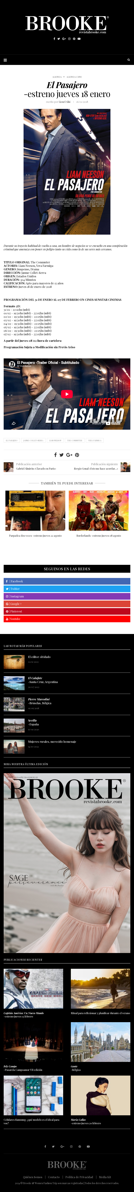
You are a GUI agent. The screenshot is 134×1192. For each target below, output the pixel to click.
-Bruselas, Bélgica (39, 701)
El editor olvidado (39, 657)
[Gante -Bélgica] (100, 1042)
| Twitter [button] (14, 589)
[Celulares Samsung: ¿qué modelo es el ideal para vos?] (33, 1095)
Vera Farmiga (94, 440)
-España (33, 722)
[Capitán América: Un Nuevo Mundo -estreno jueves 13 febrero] (33, 989)
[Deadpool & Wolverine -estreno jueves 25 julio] (35, 511)
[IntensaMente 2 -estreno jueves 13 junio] (99, 511)
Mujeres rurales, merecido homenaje (52, 741)
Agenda (57, 76)
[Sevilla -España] (14, 726)
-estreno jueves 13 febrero (24, 1014)
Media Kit (105, 1177)
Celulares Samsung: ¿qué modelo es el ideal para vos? (31, 1121)
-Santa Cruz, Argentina (43, 680)
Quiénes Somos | (34, 1177)
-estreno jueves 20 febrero (86, 1121)
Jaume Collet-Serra (33, 440)
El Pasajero (11, 440)
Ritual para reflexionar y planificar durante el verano (100, 1013)
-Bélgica (76, 1068)
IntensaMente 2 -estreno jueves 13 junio (98, 535)
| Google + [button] (15, 604)
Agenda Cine (74, 76)
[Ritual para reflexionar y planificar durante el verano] (100, 989)
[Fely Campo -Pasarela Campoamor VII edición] (33, 1042)
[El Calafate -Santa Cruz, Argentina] (14, 683)
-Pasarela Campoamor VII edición (23, 1068)
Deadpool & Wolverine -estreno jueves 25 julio (35, 535)
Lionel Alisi (64, 101)
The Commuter (74, 440)
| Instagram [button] (16, 596)
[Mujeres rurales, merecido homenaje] (14, 747)
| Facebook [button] (15, 581)
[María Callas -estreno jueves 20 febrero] (100, 1095)
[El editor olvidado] (14, 662)
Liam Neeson (55, 440)
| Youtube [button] (14, 619)
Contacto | (55, 1177)
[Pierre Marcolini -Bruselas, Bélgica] (14, 704)
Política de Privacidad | (80, 1177)
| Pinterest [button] (15, 611)
